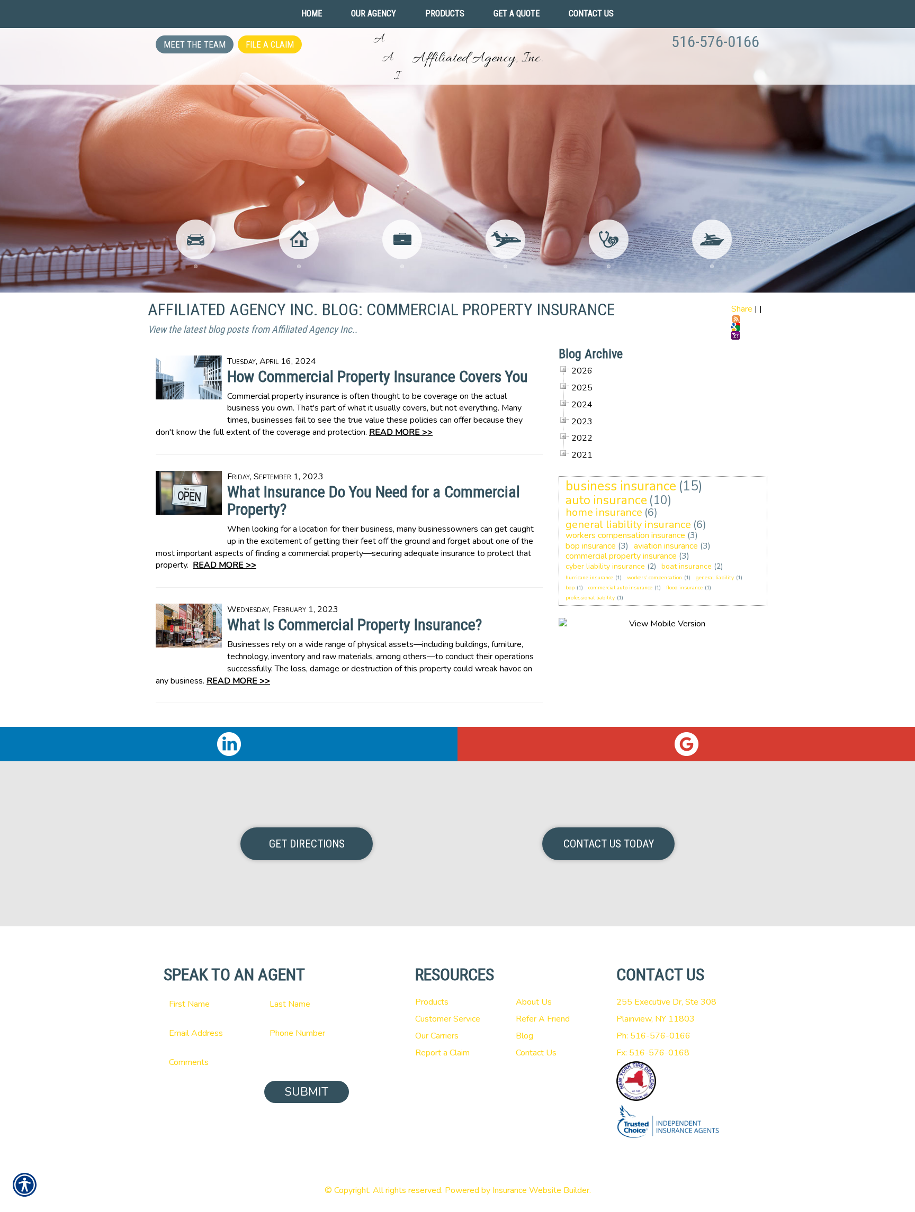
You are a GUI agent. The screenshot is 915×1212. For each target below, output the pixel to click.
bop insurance (591, 546)
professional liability (590, 598)
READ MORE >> (401, 432)
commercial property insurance (621, 556)
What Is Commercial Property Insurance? (354, 624)
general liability (715, 577)
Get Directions (307, 843)
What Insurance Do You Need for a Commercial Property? (373, 500)
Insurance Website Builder (540, 1190)
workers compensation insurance (625, 535)
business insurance (621, 486)
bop (570, 587)
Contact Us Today (608, 843)
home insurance (604, 512)
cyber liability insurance (605, 566)
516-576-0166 (715, 41)
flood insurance (684, 587)
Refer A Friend (543, 1019)
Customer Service (447, 1019)
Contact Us (536, 1053)
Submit (306, 1092)
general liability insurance (628, 524)
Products (431, 1002)
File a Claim (270, 44)
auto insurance (606, 500)
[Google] (686, 744)
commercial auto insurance (620, 587)
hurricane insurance (589, 577)
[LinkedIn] (229, 744)
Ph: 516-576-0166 (653, 1036)
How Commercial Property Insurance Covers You (377, 376)
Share (741, 309)
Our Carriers (437, 1036)
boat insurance (686, 566)
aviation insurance (666, 546)
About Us (534, 1002)
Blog (524, 1036)
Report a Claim (442, 1053)
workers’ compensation (654, 577)
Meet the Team (195, 44)
